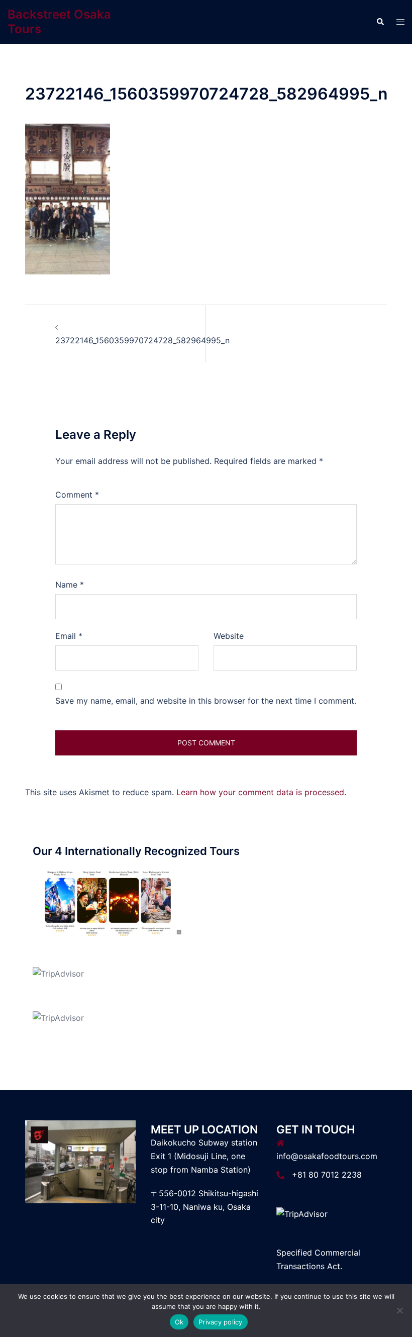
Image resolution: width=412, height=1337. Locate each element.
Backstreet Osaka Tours (59, 21)
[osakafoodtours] (108, 902)
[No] (399, 1310)
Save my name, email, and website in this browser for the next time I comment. (205, 701)
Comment (77, 495)
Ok (179, 1322)
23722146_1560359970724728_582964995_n (142, 340)
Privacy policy (220, 1322)
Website (229, 636)
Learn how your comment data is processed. (261, 792)
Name (69, 585)
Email (68, 636)
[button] (380, 22)
